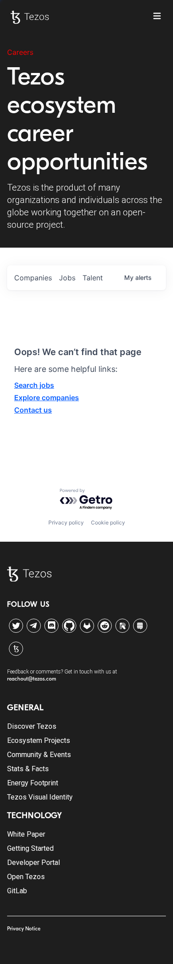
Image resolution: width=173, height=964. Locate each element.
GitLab (17, 891)
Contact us (33, 409)
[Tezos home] (30, 17)
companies (33, 277)
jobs (67, 277)
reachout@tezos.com (31, 679)
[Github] (69, 626)
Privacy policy (66, 522)
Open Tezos (26, 876)
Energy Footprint (32, 783)
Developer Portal (33, 862)
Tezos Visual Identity (40, 797)
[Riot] (122, 626)
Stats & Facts (28, 769)
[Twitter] (16, 626)
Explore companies (46, 397)
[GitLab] (87, 626)
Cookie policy (108, 522)
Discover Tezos (31, 726)
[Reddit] (105, 626)
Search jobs (34, 385)
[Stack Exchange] (140, 626)
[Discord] (51, 626)
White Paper (26, 834)
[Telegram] (34, 623)
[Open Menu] (157, 16)
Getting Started (30, 848)
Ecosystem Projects (38, 740)
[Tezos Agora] (16, 649)
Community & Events (39, 754)
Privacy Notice (23, 929)
